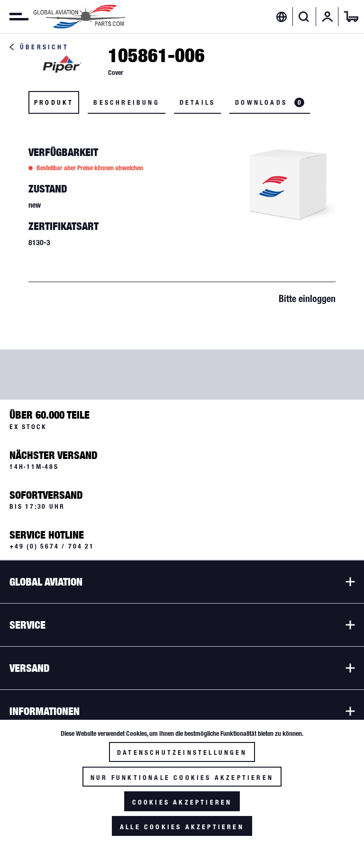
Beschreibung (126, 102)
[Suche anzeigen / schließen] (304, 16)
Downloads (268, 102)
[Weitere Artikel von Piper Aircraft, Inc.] (61, 64)
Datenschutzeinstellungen (182, 752)
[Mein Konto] (327, 16)
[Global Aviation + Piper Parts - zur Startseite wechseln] (79, 16)
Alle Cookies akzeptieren (182, 827)
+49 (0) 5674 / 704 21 (51, 546)
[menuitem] (14, 16)
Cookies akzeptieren (182, 802)
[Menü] (14, 16)
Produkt (53, 102)
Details (197, 102)
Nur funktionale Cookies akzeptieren (182, 777)
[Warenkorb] (351, 16)
